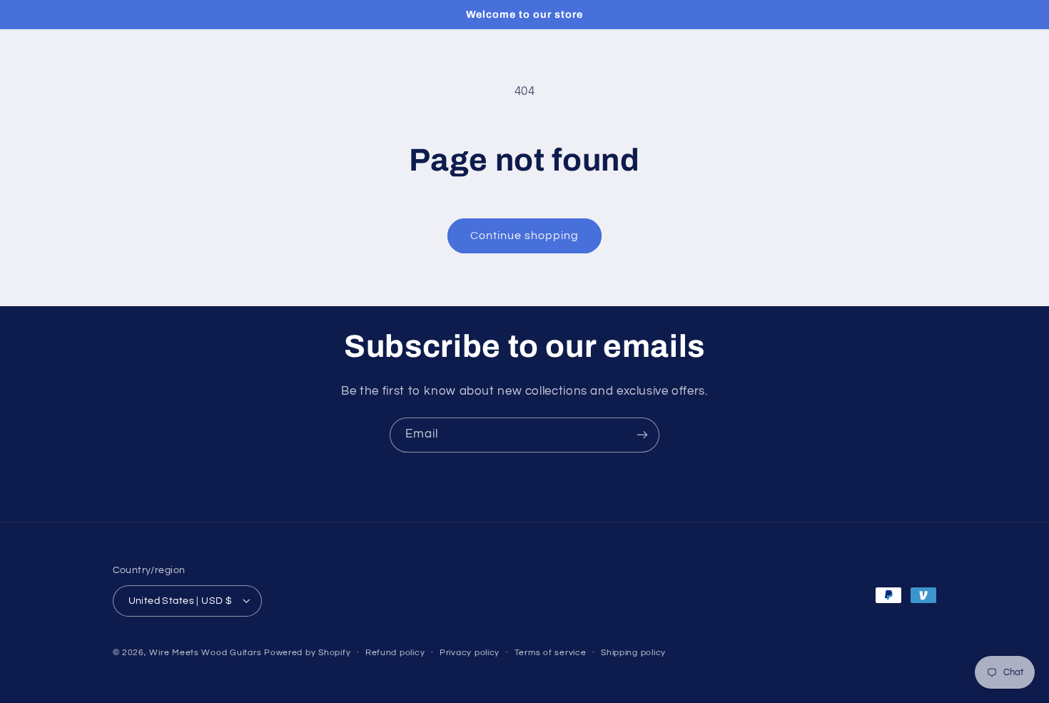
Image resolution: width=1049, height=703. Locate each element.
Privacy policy (470, 653)
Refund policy (395, 653)
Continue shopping (524, 235)
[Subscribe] (642, 435)
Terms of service (551, 653)
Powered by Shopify (307, 652)
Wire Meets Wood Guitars (205, 652)
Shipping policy (633, 653)
